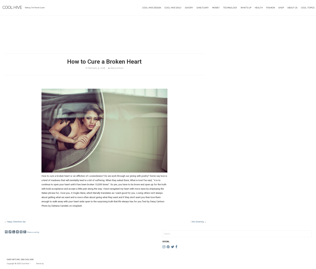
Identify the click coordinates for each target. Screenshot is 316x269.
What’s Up (246, 8)
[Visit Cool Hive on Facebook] (176, 247)
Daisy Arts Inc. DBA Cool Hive (20, 259)
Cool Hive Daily (172, 8)
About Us (292, 8)
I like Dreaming (197, 222)
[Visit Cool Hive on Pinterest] (168, 247)
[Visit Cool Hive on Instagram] (163, 247)
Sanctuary (203, 8)
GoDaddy (47, 264)
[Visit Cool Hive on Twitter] (172, 247)
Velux (33, 264)
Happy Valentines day (16, 222)
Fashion (270, 8)
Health (259, 8)
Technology (230, 8)
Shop (281, 8)
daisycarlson (116, 68)
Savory (189, 8)
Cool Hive (12, 7)
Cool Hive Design (151, 8)
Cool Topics (308, 8)
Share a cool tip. (33, 232)
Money (216, 8)
